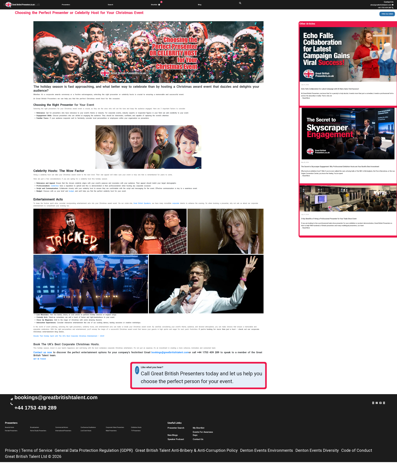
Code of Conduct (356, 450)
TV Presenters (136, 430)
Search (110, 5)
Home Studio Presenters (38, 430)
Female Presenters (11, 430)
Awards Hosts (9, 427)
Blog (199, 5)
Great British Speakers (142, 203)
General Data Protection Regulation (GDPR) (94, 450)
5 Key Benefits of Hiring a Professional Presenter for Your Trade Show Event (328, 219)
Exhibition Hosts (136, 427)
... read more (305, 98)
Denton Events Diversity (317, 450)
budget (71, 191)
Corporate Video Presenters (115, 427)
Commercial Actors (61, 427)
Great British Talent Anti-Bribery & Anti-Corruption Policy (186, 450)
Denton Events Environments (266, 450)
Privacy (11, 450)
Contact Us (388, 2)
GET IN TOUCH (39, 359)
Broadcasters (34, 427)
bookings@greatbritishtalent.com (170, 352)
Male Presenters (111, 430)
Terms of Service (36, 450)
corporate (175, 203)
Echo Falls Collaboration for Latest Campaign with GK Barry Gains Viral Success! (330, 89)
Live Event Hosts (86, 430)
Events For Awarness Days (203, 433)
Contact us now (42, 352)
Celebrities (55, 186)
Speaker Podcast (176, 439)
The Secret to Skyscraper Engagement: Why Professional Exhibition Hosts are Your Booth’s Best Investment (340, 167)
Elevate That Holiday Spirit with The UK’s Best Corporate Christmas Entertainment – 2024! (68, 336)
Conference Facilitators (88, 427)
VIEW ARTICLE (348, 102)
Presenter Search (176, 428)
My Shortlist (198, 428)
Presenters (66, 5)
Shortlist (156, 3)
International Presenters (63, 430)
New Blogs (173, 435)
